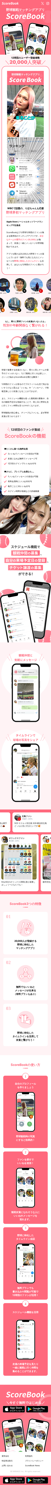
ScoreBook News (32, 1465)
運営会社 (5, 1456)
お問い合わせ (7, 1465)
